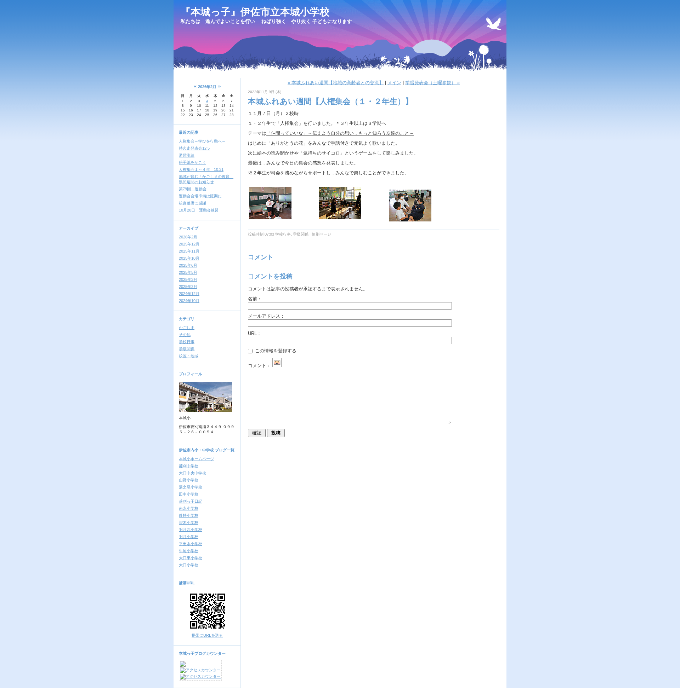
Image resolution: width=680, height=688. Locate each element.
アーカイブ (188, 228)
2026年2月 (188, 237)
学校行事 (186, 342)
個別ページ (321, 234)
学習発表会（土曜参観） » (432, 82)
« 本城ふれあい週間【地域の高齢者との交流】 (336, 82)
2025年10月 (189, 258)
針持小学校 (188, 515)
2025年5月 (188, 272)
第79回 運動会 (192, 189)
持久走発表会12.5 (194, 148)
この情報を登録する (275, 350)
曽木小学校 (188, 522)
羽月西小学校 (190, 529)
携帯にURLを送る (207, 635)
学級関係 (186, 349)
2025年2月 (188, 286)
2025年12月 (189, 244)
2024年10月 (189, 301)
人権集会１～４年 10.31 (201, 169)
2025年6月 (188, 265)
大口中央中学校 (192, 473)
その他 (185, 335)
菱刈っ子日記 (190, 501)
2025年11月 (189, 251)
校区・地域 (188, 356)
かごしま (186, 327)
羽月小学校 (188, 536)
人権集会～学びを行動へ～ (202, 141)
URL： (254, 333)
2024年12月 (189, 293)
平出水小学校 (190, 544)
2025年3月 (188, 279)
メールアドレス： (266, 316)
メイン (394, 82)
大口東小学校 (190, 558)
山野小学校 (188, 480)
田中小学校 (188, 494)
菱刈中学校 (188, 466)
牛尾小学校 (188, 551)
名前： (255, 298)
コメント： (259, 365)
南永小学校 (188, 508)
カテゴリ (186, 319)
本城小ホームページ (196, 459)
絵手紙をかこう (192, 162)
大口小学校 (188, 565)
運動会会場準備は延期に (200, 196)
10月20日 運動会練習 (199, 210)
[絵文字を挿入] (277, 365)
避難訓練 (186, 155)
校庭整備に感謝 (192, 203)
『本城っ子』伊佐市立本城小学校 (255, 11)
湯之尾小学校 (190, 487)
